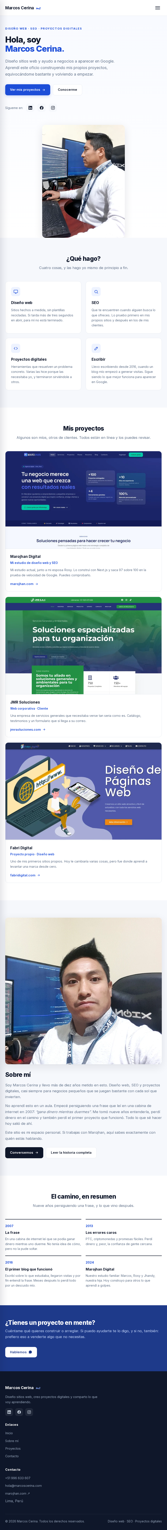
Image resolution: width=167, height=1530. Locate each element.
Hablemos (18, 1352)
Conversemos (21, 1152)
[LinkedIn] (30, 108)
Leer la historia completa (71, 1152)
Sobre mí (11, 1441)
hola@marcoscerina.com (23, 1485)
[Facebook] (41, 108)
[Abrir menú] (158, 8)
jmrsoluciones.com (25, 729)
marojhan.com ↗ (17, 1493)
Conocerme (67, 90)
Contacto (12, 1456)
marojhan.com (21, 584)
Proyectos (13, 1448)
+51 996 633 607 (17, 1478)
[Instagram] (53, 108)
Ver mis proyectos (25, 90)
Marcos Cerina (22, 7)
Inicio (9, 1433)
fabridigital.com (22, 875)
